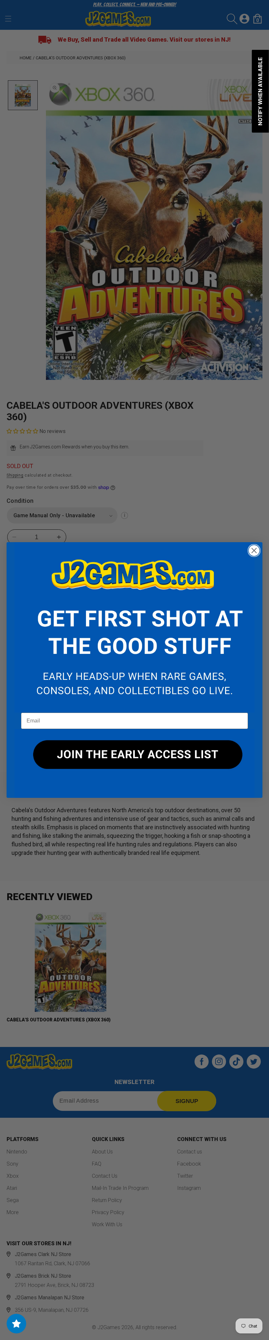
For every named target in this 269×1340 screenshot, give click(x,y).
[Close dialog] (254, 550)
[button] (134, 627)
